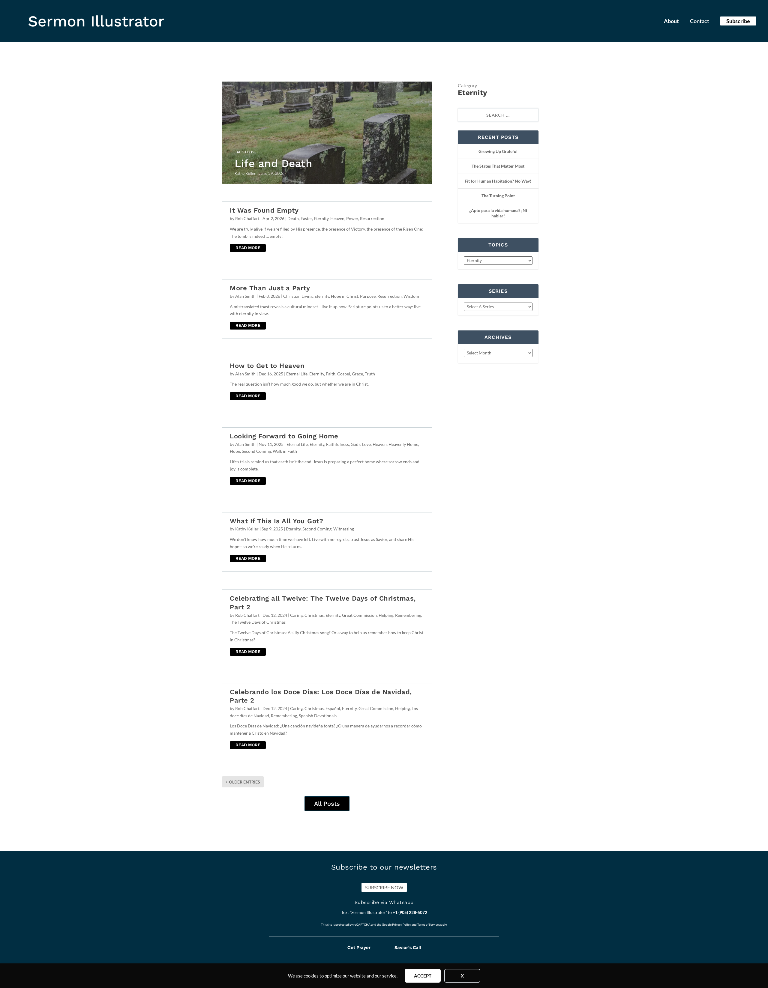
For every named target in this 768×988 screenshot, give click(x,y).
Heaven (337, 218)
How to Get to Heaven (267, 365)
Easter (306, 218)
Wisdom (411, 296)
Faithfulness (337, 444)
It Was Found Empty (264, 210)
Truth (370, 373)
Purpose (368, 296)
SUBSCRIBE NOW (384, 887)
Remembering (408, 615)
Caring (296, 615)
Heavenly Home (403, 444)
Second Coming (256, 451)
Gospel (343, 373)
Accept (422, 975)
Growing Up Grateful (498, 151)
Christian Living (298, 296)
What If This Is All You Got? (276, 521)
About (671, 21)
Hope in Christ (344, 296)
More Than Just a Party (270, 288)
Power (352, 218)
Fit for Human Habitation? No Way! (498, 181)
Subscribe (738, 21)
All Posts (327, 803)
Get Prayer (358, 947)
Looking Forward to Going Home (284, 436)
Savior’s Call (407, 947)
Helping (386, 615)
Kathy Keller (247, 528)
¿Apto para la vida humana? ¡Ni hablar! (498, 213)
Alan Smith (245, 296)
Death (293, 218)
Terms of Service (428, 924)
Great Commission (359, 615)
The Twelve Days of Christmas (258, 622)
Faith (330, 373)
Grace (357, 373)
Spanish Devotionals (318, 715)
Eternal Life (297, 373)
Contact (699, 21)
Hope (235, 451)
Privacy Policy (401, 924)
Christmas (314, 615)
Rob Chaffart (247, 218)
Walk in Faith (285, 451)
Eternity (321, 218)
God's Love (361, 444)
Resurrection (372, 218)
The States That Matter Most (498, 166)
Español (333, 708)
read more (248, 247)
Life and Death (273, 163)
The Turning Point (498, 195)
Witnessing (343, 528)
